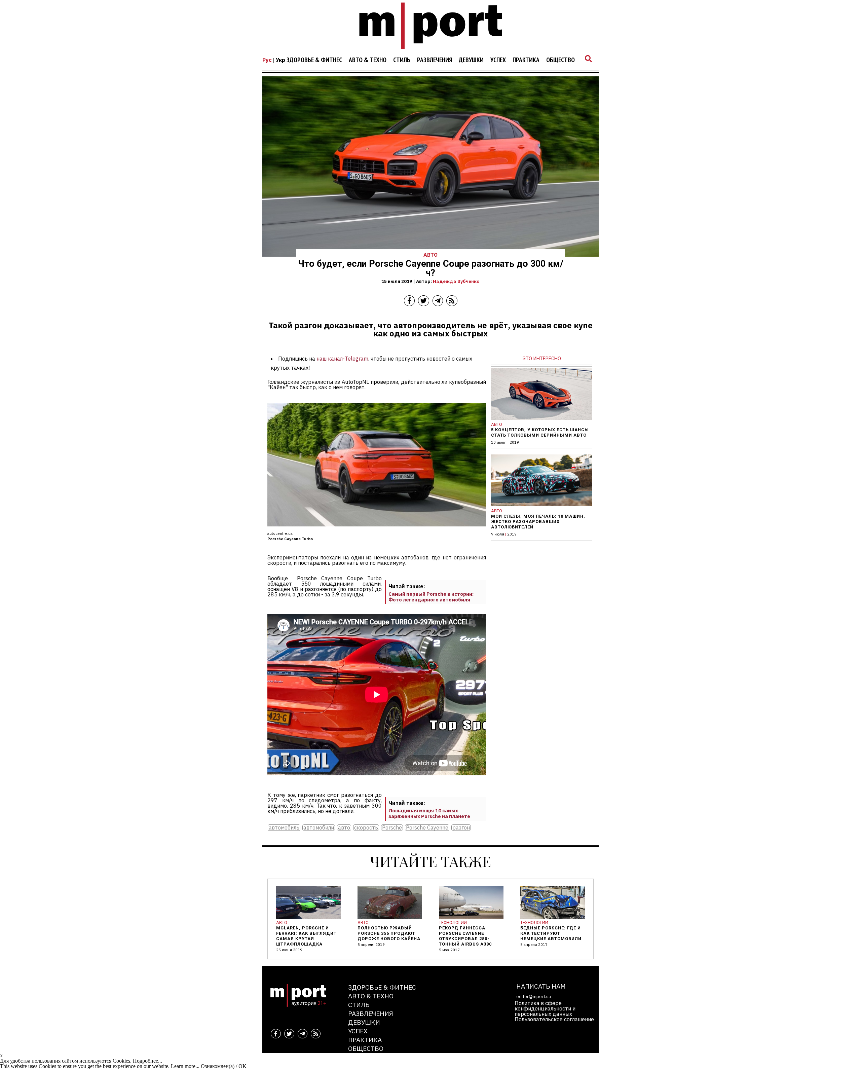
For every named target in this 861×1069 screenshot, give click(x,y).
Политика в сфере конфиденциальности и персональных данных (545, 1008)
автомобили (318, 827)
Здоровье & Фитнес (314, 60)
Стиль (401, 60)
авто (344, 827)
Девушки (471, 60)
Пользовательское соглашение (554, 1019)
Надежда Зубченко (456, 281)
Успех (498, 60)
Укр (280, 60)
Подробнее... (147, 1061)
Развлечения (434, 60)
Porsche (392, 827)
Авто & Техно (367, 60)
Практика (526, 60)
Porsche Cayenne (427, 827)
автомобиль (284, 827)
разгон (461, 827)
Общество (560, 60)
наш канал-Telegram (342, 358)
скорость (366, 827)
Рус (267, 60)
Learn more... (185, 1066)
